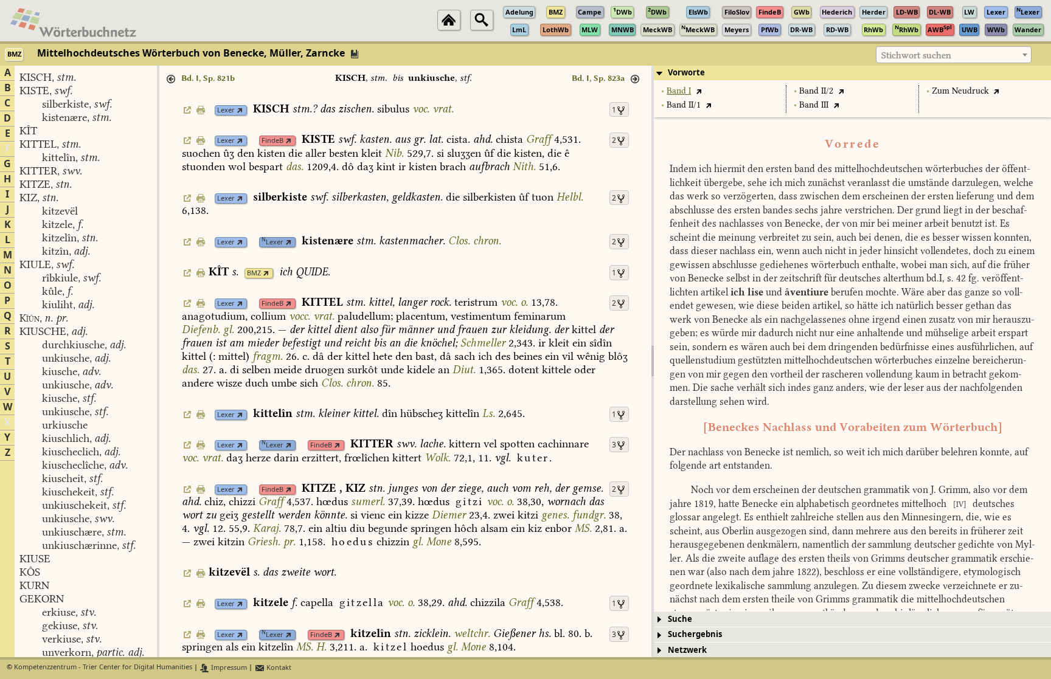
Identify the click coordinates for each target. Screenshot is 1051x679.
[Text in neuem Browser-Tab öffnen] (698, 91)
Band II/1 (684, 105)
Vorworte (686, 72)
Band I (679, 91)
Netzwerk (687, 650)
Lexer (226, 110)
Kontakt (278, 667)
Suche (680, 619)
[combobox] (954, 54)
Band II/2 (816, 91)
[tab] (852, 73)
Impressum (228, 667)
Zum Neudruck (960, 91)
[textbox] (953, 55)
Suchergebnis (695, 634)
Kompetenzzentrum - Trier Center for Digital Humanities (103, 667)
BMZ (254, 273)
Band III (813, 105)
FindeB (272, 140)
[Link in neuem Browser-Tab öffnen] (240, 110)
